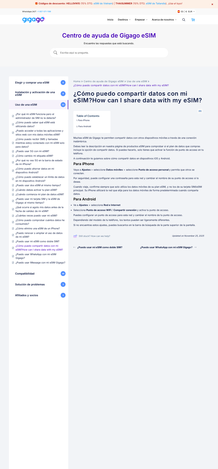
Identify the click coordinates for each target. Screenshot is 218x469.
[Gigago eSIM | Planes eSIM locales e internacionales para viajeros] (33, 19)
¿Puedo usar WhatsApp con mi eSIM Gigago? (166, 247)
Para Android (84, 126)
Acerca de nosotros (163, 19)
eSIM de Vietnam (103, 3)
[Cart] (193, 19)
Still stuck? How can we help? (94, 236)
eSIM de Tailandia (156, 3)
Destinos (123, 19)
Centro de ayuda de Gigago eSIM (104, 81)
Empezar (140, 19)
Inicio (110, 19)
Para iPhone (84, 120)
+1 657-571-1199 (44, 11)
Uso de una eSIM (137, 81)
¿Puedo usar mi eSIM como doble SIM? (99, 247)
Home (76, 81)
